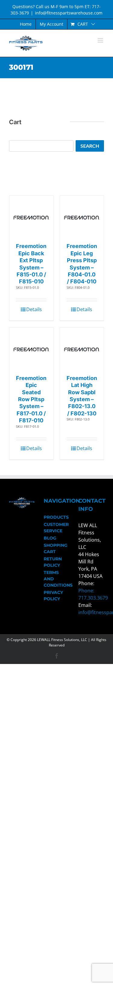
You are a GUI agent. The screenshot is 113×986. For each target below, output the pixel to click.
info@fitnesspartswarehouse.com (68, 13)
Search (89, 146)
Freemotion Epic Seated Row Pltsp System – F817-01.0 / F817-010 (31, 399)
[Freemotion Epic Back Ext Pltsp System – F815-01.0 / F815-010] (31, 218)
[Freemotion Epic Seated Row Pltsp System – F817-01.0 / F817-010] (31, 349)
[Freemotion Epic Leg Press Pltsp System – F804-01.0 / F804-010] (82, 218)
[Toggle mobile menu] (101, 40)
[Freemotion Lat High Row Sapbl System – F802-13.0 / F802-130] (82, 349)
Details (34, 309)
